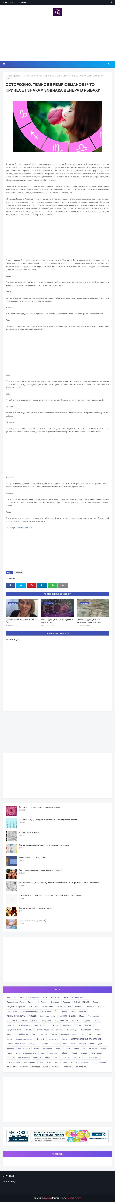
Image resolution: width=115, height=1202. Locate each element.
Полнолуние (67, 1025)
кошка (9, 1053)
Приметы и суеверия (44, 1030)
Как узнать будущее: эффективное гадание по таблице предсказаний (48, 819)
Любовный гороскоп (48, 1016)
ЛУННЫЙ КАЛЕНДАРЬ (16, 1016)
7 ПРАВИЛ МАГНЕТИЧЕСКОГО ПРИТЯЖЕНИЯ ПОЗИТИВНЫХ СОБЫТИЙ (50, 895)
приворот (37, 1057)
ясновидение (81, 1067)
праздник (11, 1057)
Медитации (46, 1020)
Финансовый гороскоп (24, 1039)
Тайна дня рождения (69, 1034)
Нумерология (24, 1025)
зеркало (59, 1048)
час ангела (56, 1067)
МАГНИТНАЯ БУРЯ (68, 1016)
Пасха (55, 1025)
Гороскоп (25, 76)
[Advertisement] (57, 38)
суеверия (102, 1062)
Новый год (11, 1025)
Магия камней (93, 1016)
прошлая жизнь (51, 1057)
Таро (83, 1034)
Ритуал (97, 1030)
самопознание (29, 1062)
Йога (56, 1011)
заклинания (47, 1048)
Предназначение (14, 1030)
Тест (90, 1034)
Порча (78, 1025)
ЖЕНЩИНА (33, 1007)
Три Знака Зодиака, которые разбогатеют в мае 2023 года (89, 621)
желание (10, 1048)
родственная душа (91, 1057)
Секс (34, 1034)
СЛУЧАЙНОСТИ (21, 1034)
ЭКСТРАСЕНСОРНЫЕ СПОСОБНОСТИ (86, 1039)
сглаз (49, 1062)
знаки (68, 1048)
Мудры (97, 1020)
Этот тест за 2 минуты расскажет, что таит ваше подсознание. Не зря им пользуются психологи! (59, 882)
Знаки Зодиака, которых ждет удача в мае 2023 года (57, 621)
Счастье (54, 1034)
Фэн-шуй (40, 1039)
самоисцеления (13, 1062)
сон (93, 1062)
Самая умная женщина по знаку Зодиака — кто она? (40, 870)
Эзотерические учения (16, 1043)
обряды (74, 1053)
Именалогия (12, 1011)
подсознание (97, 1053)
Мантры (35, 1020)
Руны (9, 1034)
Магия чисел (12, 1020)
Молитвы (75, 1020)
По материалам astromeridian (19, 527)
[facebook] (111, 2)
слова (65, 1062)
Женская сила (47, 1007)
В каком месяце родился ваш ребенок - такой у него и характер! (45, 845)
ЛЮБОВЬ (32, 1016)
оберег (65, 1053)
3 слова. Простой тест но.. (29, 832)
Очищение (38, 1025)
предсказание (24, 1057)
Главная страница (13, 76)
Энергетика (44, 1043)
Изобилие (101, 1007)
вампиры (82, 1043)
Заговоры (78, 1007)
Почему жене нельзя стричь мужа (33, 857)
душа (100, 1043)
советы (74, 1062)
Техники (99, 1034)
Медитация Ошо (61, 1020)
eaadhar (48, 1198)
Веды (66, 997)
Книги (73, 1011)
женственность (24, 1048)
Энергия (55, 1043)
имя (84, 1048)
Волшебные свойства (15, 1002)
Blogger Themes (73, 1198)
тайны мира (12, 1067)
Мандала (24, 1020)
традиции (36, 1067)
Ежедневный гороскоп (16, 1007)
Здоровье (90, 1007)
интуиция (93, 1048)
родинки (77, 1057)
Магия (81, 1016)
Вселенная (32, 1002)
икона (76, 1048)
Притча (59, 1030)
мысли (43, 1053)
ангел (65, 1043)
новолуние (54, 1053)
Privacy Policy (9, 1181)
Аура (22, 997)
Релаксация (86, 1030)
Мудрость (87, 1020)
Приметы (28, 1030)
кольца (103, 1048)
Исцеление (46, 1011)
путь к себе (65, 1057)
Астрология (11, 997)
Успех (9, 1039)
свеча (41, 1062)
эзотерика (68, 1067)
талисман (24, 1067)
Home (5, 2)
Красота (82, 1011)
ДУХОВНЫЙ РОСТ (81, 1002)
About (13, 2)
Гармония (55, 1002)
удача (45, 1067)
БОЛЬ (45, 997)
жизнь (36, 1048)
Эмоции (32, 1043)
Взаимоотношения (80, 997)
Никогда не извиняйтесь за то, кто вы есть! (36, 908)
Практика (88, 1025)
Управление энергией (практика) (32, 920)
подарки (84, 1053)
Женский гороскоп (64, 1007)
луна (17, 1053)
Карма (64, 1011)
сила (57, 1062)
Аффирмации (33, 997)
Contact (23, 2)
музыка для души (30, 1053)
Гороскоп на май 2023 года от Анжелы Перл (22, 621)
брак (73, 1043)
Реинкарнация (72, 1030)
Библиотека (55, 997)
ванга (91, 1043)
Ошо (48, 1025)
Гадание (44, 1002)
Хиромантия (53, 1039)
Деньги (95, 1002)
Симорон (43, 1034)
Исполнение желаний (29, 1011)
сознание (84, 1062)
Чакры (64, 1039)
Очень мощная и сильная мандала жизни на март (39, 807)
